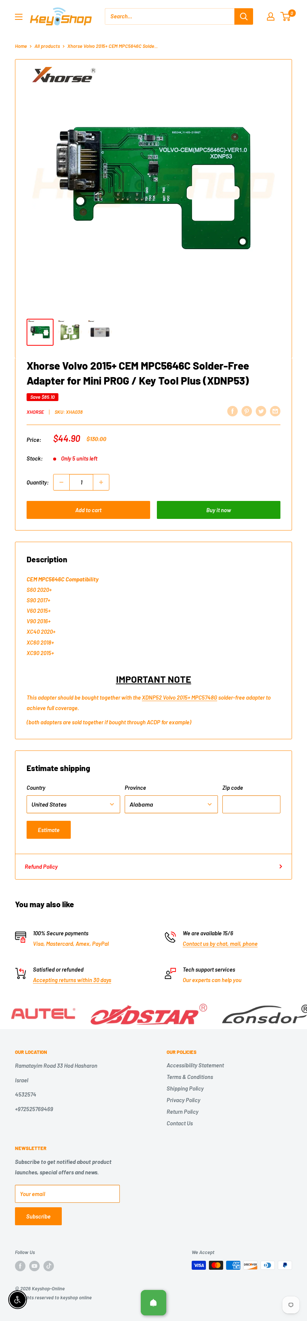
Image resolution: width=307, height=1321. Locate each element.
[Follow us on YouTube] (34, 1266)
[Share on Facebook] (232, 410)
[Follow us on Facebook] (20, 1266)
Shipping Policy (185, 1088)
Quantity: (38, 482)
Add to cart (88, 510)
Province (135, 787)
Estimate (49, 829)
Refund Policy (41, 866)
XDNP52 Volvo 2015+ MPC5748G (179, 697)
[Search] (243, 16)
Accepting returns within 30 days (72, 979)
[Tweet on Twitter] (261, 410)
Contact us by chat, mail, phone (220, 943)
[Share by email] (275, 410)
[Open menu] (18, 17)
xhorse (35, 412)
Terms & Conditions (190, 1076)
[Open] (153, 1302)
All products (47, 46)
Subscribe (38, 1216)
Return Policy (182, 1111)
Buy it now (218, 510)
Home (21, 46)
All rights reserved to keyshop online (53, 1297)
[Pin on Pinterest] (246, 410)
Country (36, 787)
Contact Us (180, 1123)
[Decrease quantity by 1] (61, 482)
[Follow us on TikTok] (48, 1266)
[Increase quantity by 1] (101, 482)
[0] (286, 16)
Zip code (232, 787)
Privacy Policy (183, 1100)
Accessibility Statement (195, 1065)
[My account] (270, 16)
